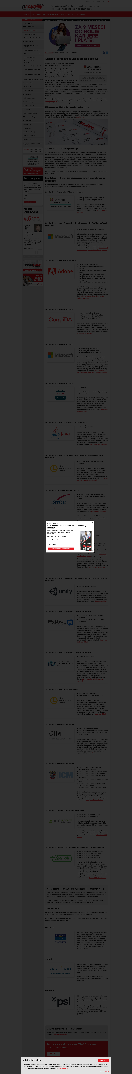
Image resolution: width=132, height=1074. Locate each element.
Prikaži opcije (104, 1071)
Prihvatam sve (103, 1060)
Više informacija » (63, 1069)
